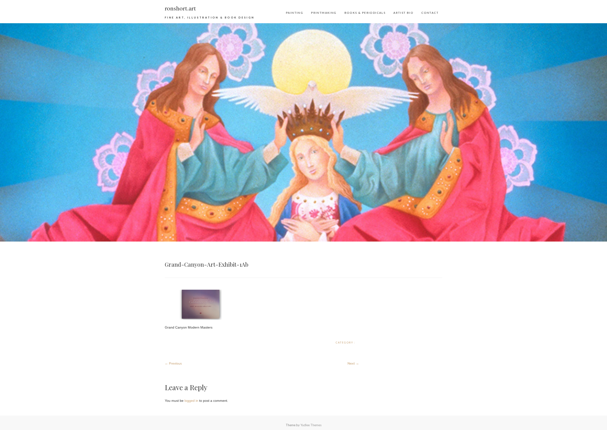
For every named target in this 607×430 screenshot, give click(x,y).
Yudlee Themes (311, 425)
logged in (191, 401)
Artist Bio (403, 12)
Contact (430, 12)
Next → (353, 363)
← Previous (173, 363)
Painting (294, 12)
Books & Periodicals (365, 12)
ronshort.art (180, 8)
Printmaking (323, 12)
